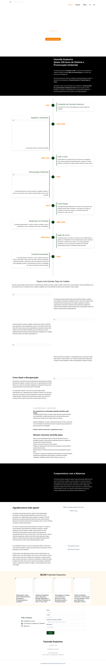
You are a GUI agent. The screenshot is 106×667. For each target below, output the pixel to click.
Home (70, 5)
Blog (84, 5)
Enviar (50, 633)
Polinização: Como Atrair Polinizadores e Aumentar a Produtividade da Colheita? (23, 598)
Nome (48, 610)
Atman (63, 663)
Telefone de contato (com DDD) (54, 619)
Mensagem (50, 624)
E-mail (48, 614)
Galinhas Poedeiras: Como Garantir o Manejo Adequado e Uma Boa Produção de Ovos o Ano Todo (42, 598)
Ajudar (77, 5)
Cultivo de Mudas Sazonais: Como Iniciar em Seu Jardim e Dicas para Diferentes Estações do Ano (82, 598)
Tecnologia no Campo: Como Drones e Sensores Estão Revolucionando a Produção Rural (62, 598)
